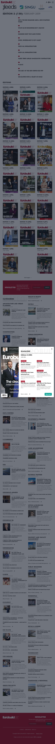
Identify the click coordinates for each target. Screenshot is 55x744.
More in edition (25, 394)
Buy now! (48, 394)
